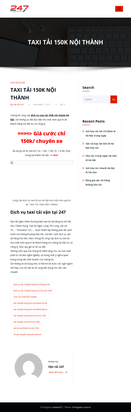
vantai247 (57, 407)
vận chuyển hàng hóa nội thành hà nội (30, 303)
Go (113, 99)
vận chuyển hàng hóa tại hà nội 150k (29, 315)
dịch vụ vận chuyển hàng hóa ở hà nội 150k (32, 290)
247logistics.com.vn (81, 407)
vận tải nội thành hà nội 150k (26, 328)
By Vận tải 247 (17, 104)
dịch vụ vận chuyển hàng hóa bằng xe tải (31, 284)
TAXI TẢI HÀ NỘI (17, 82)
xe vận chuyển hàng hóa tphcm (27, 334)
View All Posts (56, 372)
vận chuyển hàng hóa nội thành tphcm (30, 309)
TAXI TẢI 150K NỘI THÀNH (25, 297)
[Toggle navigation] (119, 9)
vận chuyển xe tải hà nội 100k (26, 322)
